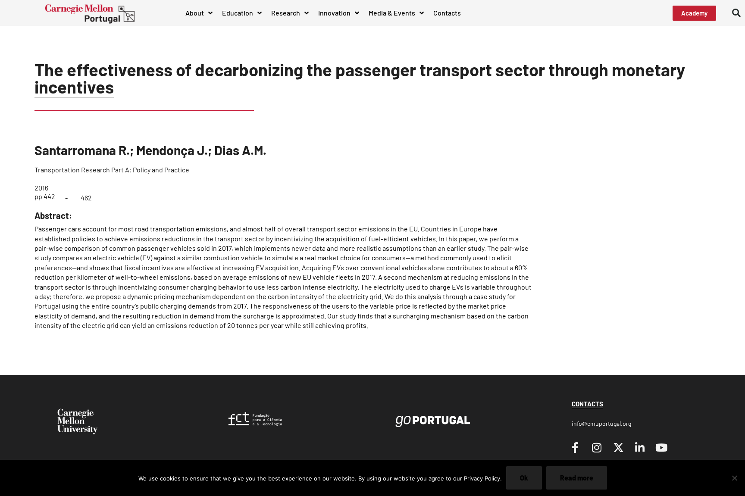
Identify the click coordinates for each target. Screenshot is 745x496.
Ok (524, 478)
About (194, 13)
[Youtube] (661, 447)
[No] (734, 478)
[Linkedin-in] (640, 447)
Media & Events (392, 13)
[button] (736, 13)
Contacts (447, 13)
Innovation (334, 13)
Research (285, 13)
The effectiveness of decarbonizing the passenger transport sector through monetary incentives (359, 78)
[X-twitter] (618, 447)
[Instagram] (596, 447)
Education (237, 13)
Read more (576, 478)
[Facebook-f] (575, 447)
